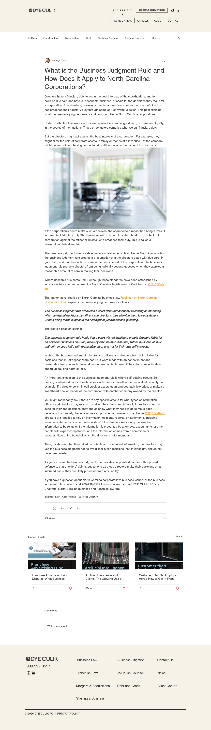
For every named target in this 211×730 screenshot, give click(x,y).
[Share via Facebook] (46, 508)
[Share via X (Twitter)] (54, 508)
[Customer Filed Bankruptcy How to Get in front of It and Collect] (159, 555)
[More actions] (164, 61)
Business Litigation (88, 496)
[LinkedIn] (177, 10)
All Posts (32, 38)
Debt (88, 38)
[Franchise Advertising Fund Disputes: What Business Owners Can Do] (52, 555)
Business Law (72, 38)
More (154, 38)
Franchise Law (51, 38)
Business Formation (134, 38)
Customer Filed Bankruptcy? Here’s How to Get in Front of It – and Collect (158, 576)
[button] (178, 38)
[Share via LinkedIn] (62, 508)
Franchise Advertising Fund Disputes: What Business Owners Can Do (50, 576)
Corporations (69, 496)
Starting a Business (108, 38)
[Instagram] (172, 10)
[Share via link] (70, 508)
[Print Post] (78, 508)
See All (179, 536)
